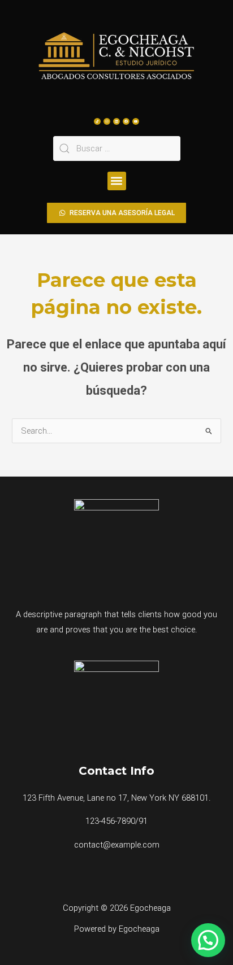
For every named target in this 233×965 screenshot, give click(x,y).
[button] (116, 181)
